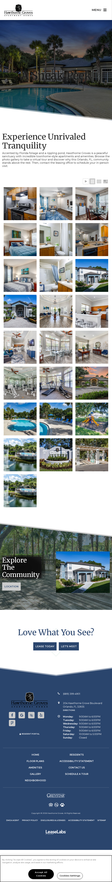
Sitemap (101, 820)
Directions (69, 710)
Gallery (35, 774)
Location (11, 586)
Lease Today (44, 646)
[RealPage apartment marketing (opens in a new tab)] (56, 833)
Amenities (35, 767)
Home (35, 754)
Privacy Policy (30, 820)
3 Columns (92, 181)
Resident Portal (31, 734)
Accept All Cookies (41, 874)
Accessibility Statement (77, 761)
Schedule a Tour (76, 774)
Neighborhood (35, 780)
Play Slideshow (86, 181)
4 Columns (99, 181)
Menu (96, 10)
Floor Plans (35, 761)
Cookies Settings (70, 875)
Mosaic (105, 181)
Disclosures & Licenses (53, 820)
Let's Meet (69, 646)
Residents (77, 754)
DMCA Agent (12, 820)
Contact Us (77, 767)
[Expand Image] (20, 203)
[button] (12, 715)
